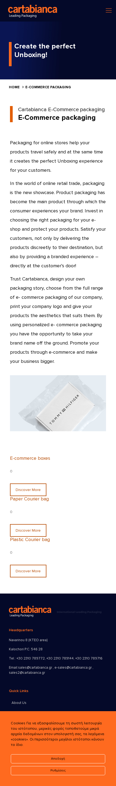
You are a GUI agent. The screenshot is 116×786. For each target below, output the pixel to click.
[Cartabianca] (32, 11)
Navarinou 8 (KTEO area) (28, 640)
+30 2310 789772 (30, 658)
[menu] (108, 10)
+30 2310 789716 (89, 658)
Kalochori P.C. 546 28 (26, 649)
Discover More (28, 489)
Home (14, 87)
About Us (19, 703)
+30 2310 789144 (60, 658)
